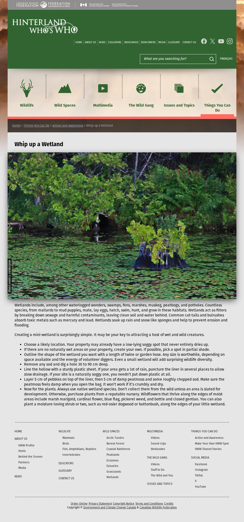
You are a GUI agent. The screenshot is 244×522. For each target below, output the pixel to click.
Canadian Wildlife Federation (158, 507)
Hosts (22, 451)
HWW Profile (26, 445)
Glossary (174, 42)
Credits (168, 503)
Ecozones (113, 460)
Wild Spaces (65, 105)
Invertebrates (71, 454)
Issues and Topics (179, 105)
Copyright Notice (123, 503)
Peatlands (113, 454)
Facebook (201, 464)
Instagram (201, 469)
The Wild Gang (141, 105)
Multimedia (103, 105)
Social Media (200, 457)
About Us (90, 42)
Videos (155, 437)
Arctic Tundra (115, 437)
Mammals (68, 437)
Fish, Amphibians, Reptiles (79, 449)
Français (226, 58)
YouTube (200, 486)
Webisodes (158, 449)
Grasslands (114, 471)
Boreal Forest (115, 443)
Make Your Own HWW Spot (212, 443)
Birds (65, 443)
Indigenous (131, 42)
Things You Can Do (217, 108)
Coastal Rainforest (118, 449)
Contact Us (189, 42)
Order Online (79, 503)
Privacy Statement (100, 503)
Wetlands (113, 477)
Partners (24, 462)
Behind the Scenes (30, 456)
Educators (114, 42)
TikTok (199, 475)
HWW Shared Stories (208, 449)
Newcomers (148, 42)
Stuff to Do (157, 469)
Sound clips (158, 443)
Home (79, 42)
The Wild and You (162, 475)
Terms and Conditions (149, 503)
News (102, 42)
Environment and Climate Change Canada (109, 507)
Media (162, 42)
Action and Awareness (67, 125)
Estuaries (112, 466)
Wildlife (27, 105)
